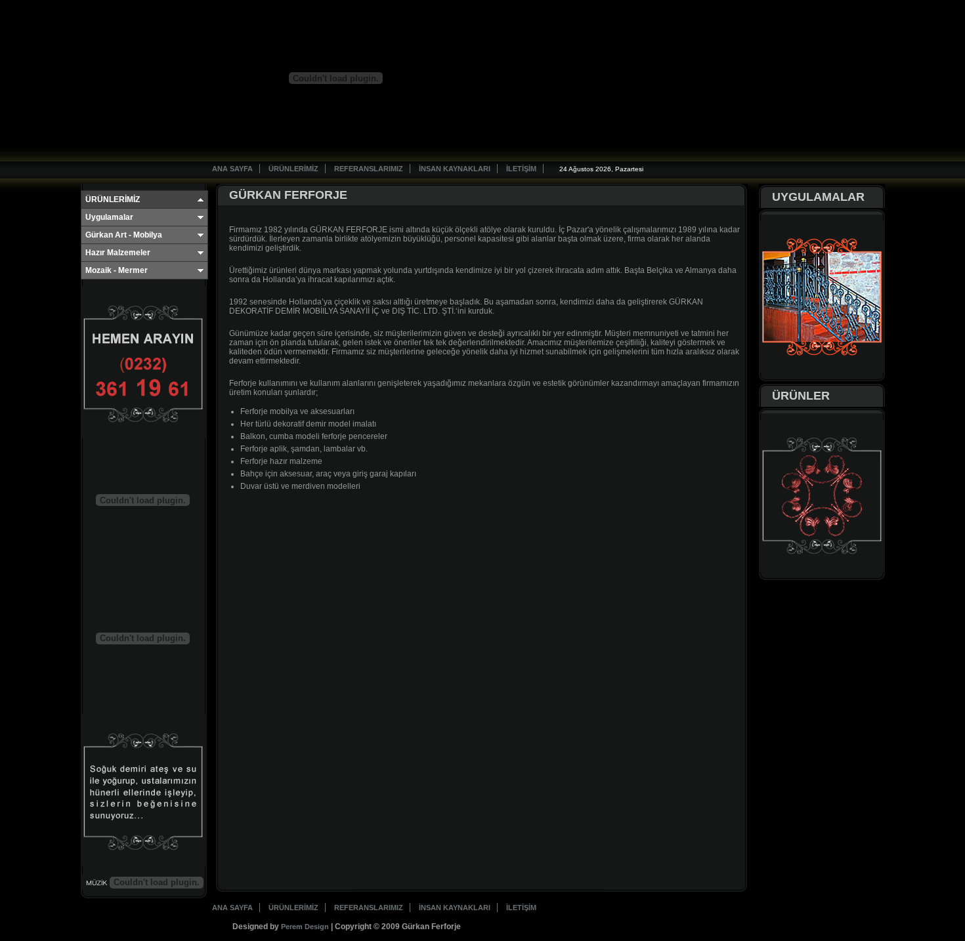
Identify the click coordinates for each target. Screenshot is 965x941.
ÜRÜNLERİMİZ (293, 169)
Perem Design (305, 927)
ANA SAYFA (232, 169)
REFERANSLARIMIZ (368, 169)
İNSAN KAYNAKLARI (454, 169)
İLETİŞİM (521, 169)
